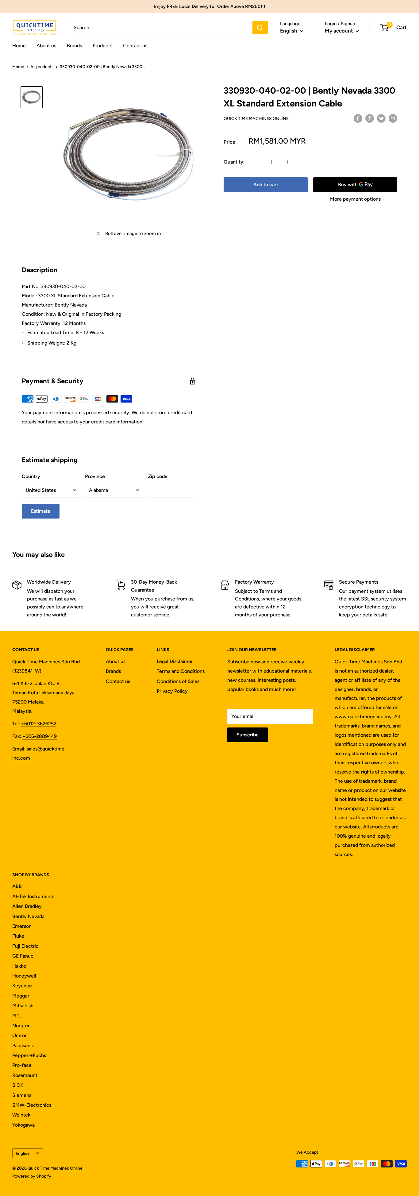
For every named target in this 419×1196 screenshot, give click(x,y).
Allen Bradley (27, 906)
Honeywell (24, 976)
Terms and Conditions (181, 671)
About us (46, 45)
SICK (17, 1085)
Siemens (21, 1095)
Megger (20, 996)
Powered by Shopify (31, 1176)
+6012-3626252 (38, 724)
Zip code (157, 476)
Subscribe (247, 735)
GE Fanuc (22, 956)
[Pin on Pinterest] (369, 118)
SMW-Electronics (31, 1105)
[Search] (260, 27)
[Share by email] (393, 118)
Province (95, 476)
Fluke (18, 936)
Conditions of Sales (178, 681)
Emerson (22, 926)
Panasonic (23, 1045)
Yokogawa (23, 1125)
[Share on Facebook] (358, 118)
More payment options (355, 199)
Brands (74, 45)
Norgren (21, 1025)
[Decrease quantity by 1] (255, 162)
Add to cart (265, 184)
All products (42, 66)
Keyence (22, 986)
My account (339, 31)
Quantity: (234, 162)
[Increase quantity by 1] (287, 162)
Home (19, 45)
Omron (20, 1035)
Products (102, 45)
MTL (17, 1016)
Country (31, 476)
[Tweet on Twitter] (381, 118)
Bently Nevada (28, 916)
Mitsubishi (23, 1006)
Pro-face (22, 1065)
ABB (17, 886)
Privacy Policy (172, 691)
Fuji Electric (25, 946)
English (22, 1153)
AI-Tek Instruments (33, 896)
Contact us (135, 45)
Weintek (21, 1115)
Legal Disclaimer (175, 661)
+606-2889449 (39, 736)
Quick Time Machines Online (256, 118)
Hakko (19, 966)
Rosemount (24, 1075)
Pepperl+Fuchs (29, 1055)
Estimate (40, 511)
